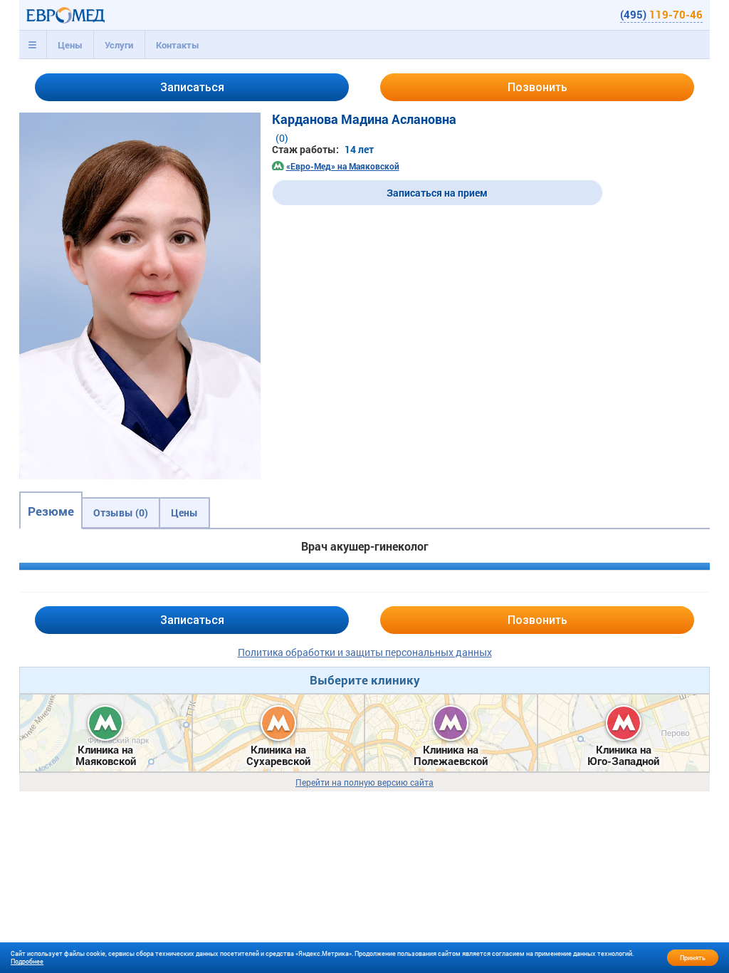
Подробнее (27, 961)
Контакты (177, 44)
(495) (661, 14)
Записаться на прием (437, 192)
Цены (70, 44)
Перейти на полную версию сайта (364, 782)
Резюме (51, 511)
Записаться (192, 87)
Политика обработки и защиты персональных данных (365, 652)
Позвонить (537, 87)
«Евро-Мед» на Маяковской (342, 166)
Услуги (119, 44)
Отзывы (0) (120, 512)
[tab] (32, 45)
